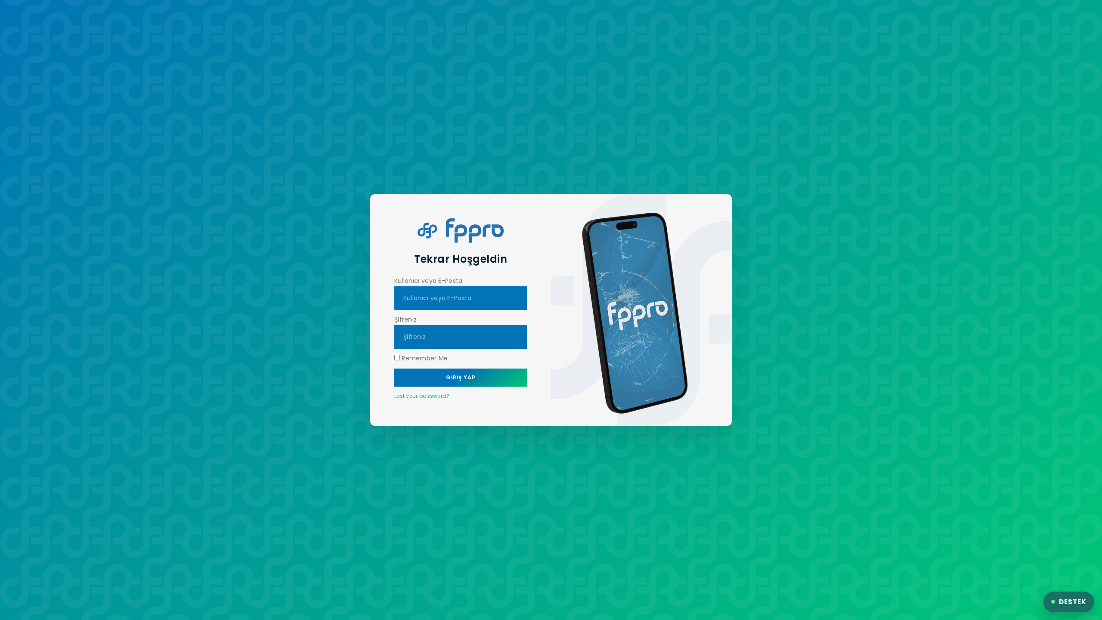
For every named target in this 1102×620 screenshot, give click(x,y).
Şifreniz (405, 319)
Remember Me (424, 358)
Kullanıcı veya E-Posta (428, 280)
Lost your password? (422, 396)
